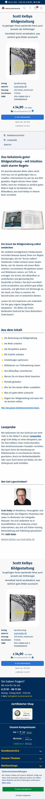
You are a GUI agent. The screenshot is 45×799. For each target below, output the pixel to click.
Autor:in (7, 144)
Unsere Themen (10, 758)
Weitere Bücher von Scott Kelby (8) (18, 539)
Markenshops (9, 765)
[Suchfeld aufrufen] (25, 8)
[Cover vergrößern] (22, 61)
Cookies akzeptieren (23, 789)
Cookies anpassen (23, 795)
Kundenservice (10, 750)
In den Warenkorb (22, 117)
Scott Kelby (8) (20, 87)
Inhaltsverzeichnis (15, 135)
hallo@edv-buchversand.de (20, 696)
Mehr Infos (6, 783)
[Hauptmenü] (42, 8)
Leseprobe (12, 140)
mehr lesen (10, 534)
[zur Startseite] (10, 8)
